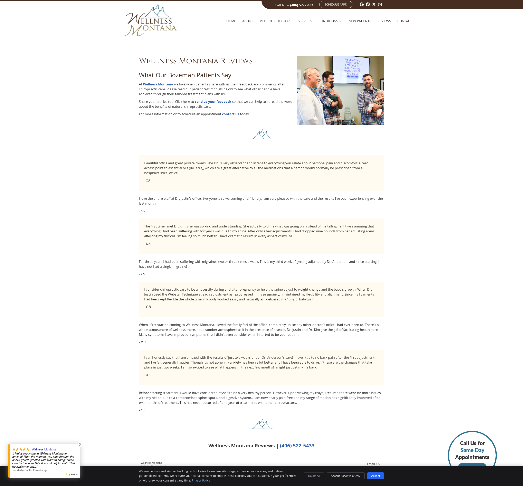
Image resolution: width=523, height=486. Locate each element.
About (247, 21)
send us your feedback (213, 101)
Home (231, 21)
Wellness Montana (158, 84)
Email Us (373, 464)
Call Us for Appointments (472, 455)
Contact (404, 21)
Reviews (384, 21)
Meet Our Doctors (275, 21)
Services (305, 21)
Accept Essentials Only (345, 475)
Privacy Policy (201, 480)
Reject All (314, 475)
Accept (375, 475)
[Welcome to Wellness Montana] (150, 41)
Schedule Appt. (336, 4)
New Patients (360, 21)
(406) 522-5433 (301, 5)
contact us (230, 114)
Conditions (328, 21)
